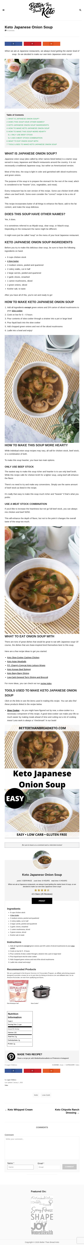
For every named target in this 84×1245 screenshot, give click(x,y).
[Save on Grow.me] (64, 44)
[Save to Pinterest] (32, 44)
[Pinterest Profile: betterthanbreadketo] (12, 1057)
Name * (10, 1163)
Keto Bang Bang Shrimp (18, 673)
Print (42, 901)
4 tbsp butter (13, 261)
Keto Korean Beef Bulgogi (19, 669)
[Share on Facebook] (13, 44)
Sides (6, 1085)
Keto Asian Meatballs (16, 661)
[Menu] (3, 10)
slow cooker (17, 311)
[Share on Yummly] (51, 44)
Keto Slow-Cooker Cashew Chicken (23, 657)
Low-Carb (46, 1095)
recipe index (46, 683)
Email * (41, 1163)
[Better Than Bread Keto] (42, 10)
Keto (36, 1095)
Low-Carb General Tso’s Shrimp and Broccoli (27, 677)
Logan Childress (11, 1080)
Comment (9, 1135)
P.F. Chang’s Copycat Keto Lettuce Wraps (26, 665)
